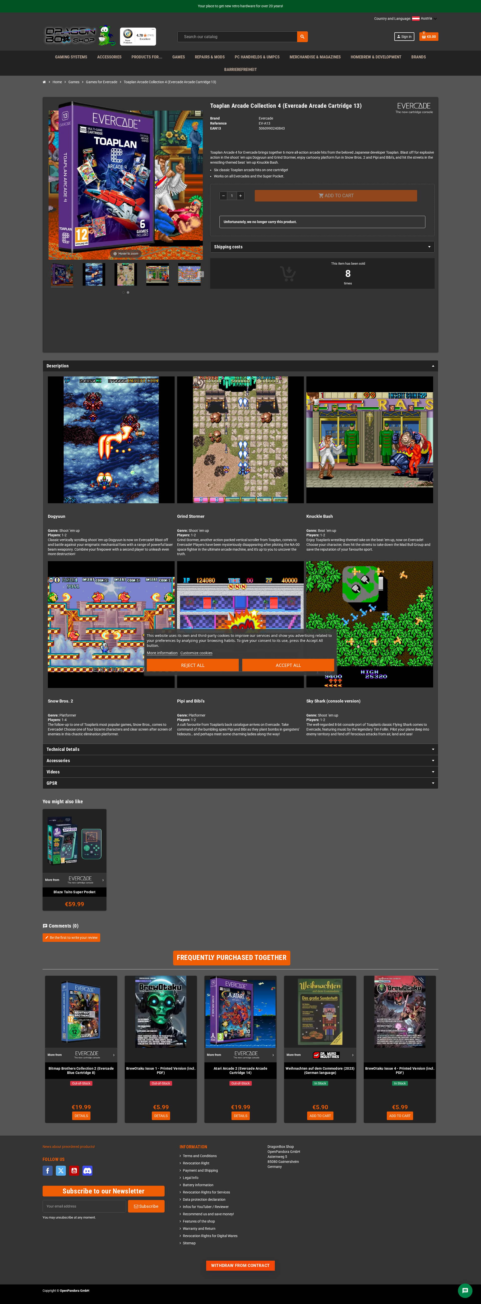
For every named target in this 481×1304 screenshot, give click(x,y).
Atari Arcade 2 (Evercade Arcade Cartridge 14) (240, 1070)
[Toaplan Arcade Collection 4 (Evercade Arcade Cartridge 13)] (62, 275)
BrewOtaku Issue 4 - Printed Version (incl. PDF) (399, 1070)
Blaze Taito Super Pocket (74, 892)
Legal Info (190, 1178)
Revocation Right (196, 1163)
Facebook (48, 1171)
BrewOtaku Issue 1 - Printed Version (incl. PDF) (160, 1070)
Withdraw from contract (240, 1265)
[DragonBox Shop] (79, 36)
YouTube (74, 1171)
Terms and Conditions (200, 1156)
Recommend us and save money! (208, 1214)
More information (162, 652)
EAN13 (215, 128)
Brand (215, 118)
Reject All (192, 665)
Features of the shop (199, 1221)
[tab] (322, 246)
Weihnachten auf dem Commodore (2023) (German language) (320, 1070)
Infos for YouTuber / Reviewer (206, 1207)
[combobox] (242, 36)
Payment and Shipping (200, 1170)
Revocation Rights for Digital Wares (210, 1236)
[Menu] (153, 31)
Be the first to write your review (71, 938)
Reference (218, 123)
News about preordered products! (69, 1147)
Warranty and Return (199, 1229)
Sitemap (189, 1243)
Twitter (61, 1171)
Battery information (198, 1185)
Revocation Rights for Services (206, 1192)
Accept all (288, 665)
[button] (424, 19)
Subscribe (148, 1206)
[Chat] (465, 1290)
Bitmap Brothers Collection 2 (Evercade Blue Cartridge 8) (81, 1070)
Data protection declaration (204, 1199)
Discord (87, 1171)
